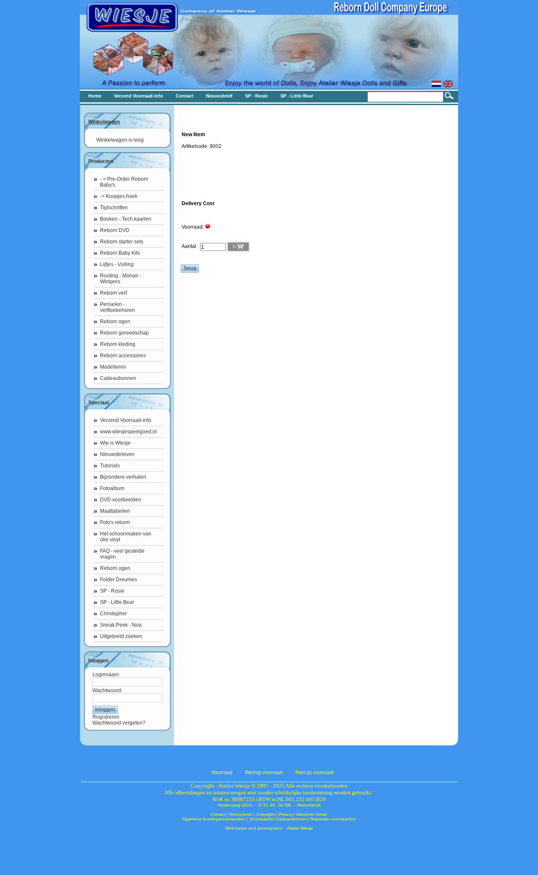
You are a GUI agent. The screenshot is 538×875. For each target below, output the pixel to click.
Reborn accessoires (123, 355)
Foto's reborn (115, 522)
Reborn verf (113, 293)
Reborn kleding (117, 344)
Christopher (113, 614)
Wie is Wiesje (115, 443)
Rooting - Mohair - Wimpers (120, 279)
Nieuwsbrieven (117, 454)
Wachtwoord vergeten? (118, 723)
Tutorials (110, 466)
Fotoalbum (112, 488)
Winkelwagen (104, 122)
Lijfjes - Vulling (117, 264)
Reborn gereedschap (124, 333)
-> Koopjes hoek (118, 196)
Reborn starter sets (121, 242)
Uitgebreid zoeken (121, 636)
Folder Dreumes (118, 579)
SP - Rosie (112, 591)
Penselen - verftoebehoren (117, 307)
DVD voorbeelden (120, 500)
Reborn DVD (114, 230)
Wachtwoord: (107, 690)
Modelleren (113, 367)
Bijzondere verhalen (123, 477)
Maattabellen (115, 511)
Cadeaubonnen (118, 378)
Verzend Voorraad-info (125, 420)
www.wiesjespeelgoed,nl (128, 432)
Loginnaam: (106, 674)
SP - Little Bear (117, 602)
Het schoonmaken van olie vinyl (125, 537)
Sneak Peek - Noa (121, 625)
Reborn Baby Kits (120, 253)
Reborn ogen (115, 321)
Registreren (105, 717)
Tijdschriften (114, 208)
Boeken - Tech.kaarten (125, 219)
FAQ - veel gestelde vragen (122, 554)
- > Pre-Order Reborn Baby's (124, 182)
